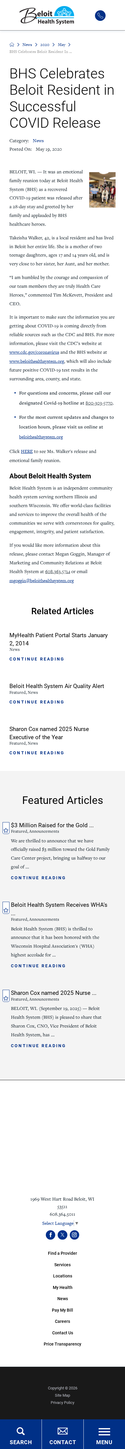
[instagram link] (74, 1235)
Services (62, 1264)
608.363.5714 (57, 571)
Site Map (62, 1395)
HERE (27, 451)
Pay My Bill (62, 1310)
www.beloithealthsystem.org (36, 361)
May (61, 45)
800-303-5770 (99, 403)
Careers (62, 1321)
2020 (44, 45)
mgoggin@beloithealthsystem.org (41, 580)
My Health (63, 1287)
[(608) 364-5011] (100, 15)
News (27, 45)
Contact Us (62, 1333)
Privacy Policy (62, 1402)
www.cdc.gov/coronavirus (34, 352)
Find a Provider (62, 1253)
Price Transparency (62, 1344)
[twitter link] (62, 1235)
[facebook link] (50, 1235)
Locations (62, 1276)
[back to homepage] (11, 44)
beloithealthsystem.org (41, 437)
